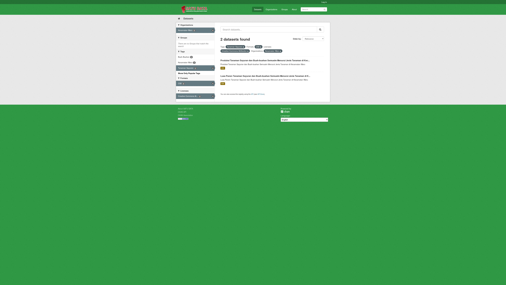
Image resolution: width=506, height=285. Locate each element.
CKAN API (182, 112)
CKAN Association (185, 115)
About (294, 9)
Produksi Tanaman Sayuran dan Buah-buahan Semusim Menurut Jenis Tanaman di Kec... (265, 60)
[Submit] (324, 9)
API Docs (260, 94)
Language (285, 115)
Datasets (257, 9)
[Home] (179, 18)
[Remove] (243, 47)
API (252, 94)
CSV (222, 68)
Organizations (271, 9)
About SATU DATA (185, 108)
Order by (297, 38)
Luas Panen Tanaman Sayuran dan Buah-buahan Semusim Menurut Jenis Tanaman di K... (265, 75)
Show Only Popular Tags (189, 73)
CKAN (285, 111)
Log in (324, 2)
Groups (284, 9)
